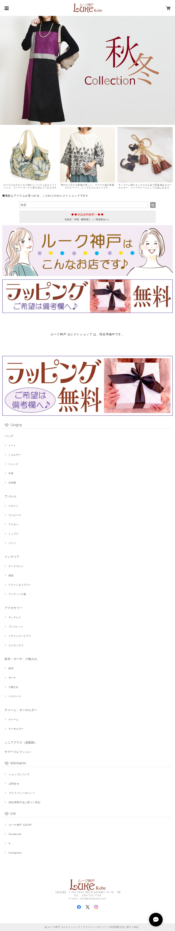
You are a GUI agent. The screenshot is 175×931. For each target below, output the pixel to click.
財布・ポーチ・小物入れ (21, 659)
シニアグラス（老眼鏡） (21, 742)
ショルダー (14, 454)
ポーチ (12, 677)
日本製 (12, 482)
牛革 (10, 473)
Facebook (15, 834)
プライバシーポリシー (22, 793)
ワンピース (14, 515)
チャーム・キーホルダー (21, 710)
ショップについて (19, 774)
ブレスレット (15, 626)
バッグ (9, 436)
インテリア (12, 556)
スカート (13, 505)
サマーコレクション (18, 751)
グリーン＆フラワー (19, 584)
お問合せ (14, 783)
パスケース (14, 696)
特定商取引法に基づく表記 (25, 802)
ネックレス (14, 617)
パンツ (12, 543)
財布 (10, 668)
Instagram (15, 852)
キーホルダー (15, 728)
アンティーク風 (17, 594)
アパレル (10, 496)
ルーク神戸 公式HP (20, 824)
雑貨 (10, 575)
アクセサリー (13, 608)
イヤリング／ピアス (19, 635)
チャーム (13, 719)
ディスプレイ (15, 566)
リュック (13, 464)
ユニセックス (15, 645)
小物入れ (13, 687)
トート (12, 445)
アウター (13, 524)
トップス (13, 533)
